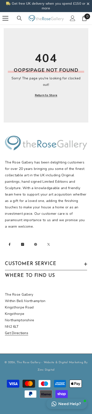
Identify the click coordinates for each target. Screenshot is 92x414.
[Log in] (72, 18)
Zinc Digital (46, 369)
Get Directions (16, 333)
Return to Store (46, 95)
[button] (66, 404)
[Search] (19, 18)
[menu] (5, 18)
